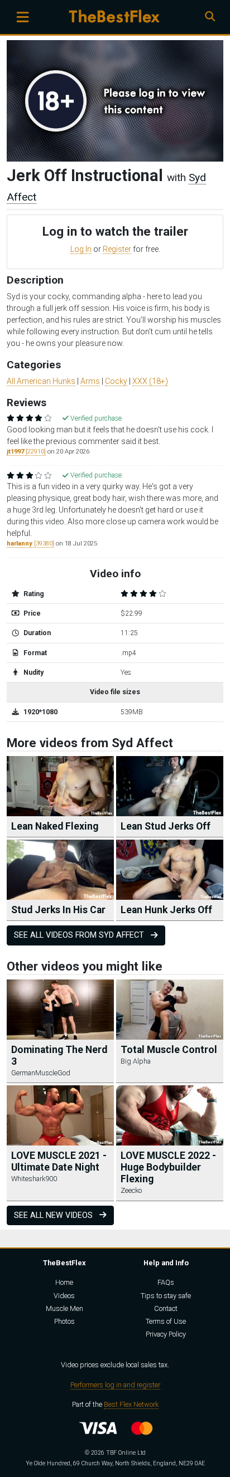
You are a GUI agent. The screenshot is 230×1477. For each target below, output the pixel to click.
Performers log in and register (115, 1385)
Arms (90, 381)
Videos (64, 1295)
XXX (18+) (150, 381)
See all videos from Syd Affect (80, 935)
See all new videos (54, 1215)
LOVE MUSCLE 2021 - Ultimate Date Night (59, 1161)
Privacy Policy (166, 1334)
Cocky (116, 381)
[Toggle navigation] (23, 17)
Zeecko (131, 1190)
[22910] (26, 451)
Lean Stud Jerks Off (165, 826)
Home (64, 1282)
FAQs (165, 1282)
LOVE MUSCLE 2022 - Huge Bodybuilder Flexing (168, 1167)
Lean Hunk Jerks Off (166, 909)
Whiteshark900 (34, 1178)
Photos (64, 1321)
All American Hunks (41, 381)
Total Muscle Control (169, 1049)
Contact (166, 1308)
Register (117, 249)
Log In (81, 249)
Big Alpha (136, 1061)
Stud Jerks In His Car (58, 909)
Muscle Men (64, 1308)
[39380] (30, 543)
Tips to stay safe (166, 1295)
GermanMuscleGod (40, 1073)
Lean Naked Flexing (54, 826)
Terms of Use (166, 1321)
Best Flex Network (131, 1404)
